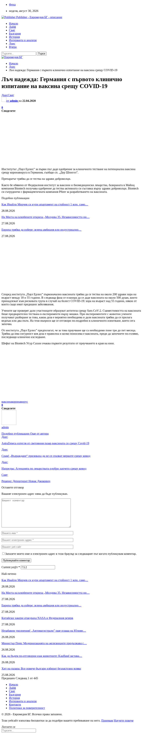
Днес (12, 43)
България (15, 33)
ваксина (6, 401)
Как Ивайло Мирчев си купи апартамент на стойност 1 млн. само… (44, 204)
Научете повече (124, 720)
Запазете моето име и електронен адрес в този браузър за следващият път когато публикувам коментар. (70, 553)
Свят (12, 30)
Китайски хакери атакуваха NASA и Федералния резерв (37, 618)
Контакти (15, 704)
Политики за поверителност (27, 707)
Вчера (13, 46)
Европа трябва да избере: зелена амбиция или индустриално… (41, 229)
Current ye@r (10, 567)
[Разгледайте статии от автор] (8, 424)
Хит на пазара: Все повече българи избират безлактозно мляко (41, 668)
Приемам (107, 720)
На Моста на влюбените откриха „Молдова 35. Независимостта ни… (45, 217)
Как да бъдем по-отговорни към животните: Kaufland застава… (41, 655)
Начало (13, 23)
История (14, 36)
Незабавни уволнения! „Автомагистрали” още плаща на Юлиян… (43, 630)
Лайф (12, 26)
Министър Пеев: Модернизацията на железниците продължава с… (44, 643)
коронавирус (20, 401)
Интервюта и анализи (23, 40)
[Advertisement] (71, 139)
